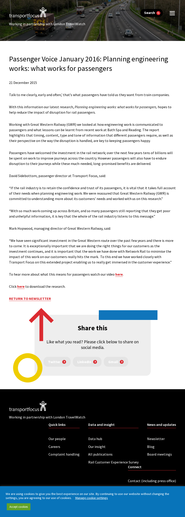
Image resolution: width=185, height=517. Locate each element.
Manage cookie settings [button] (91, 498)
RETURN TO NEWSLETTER (30, 298)
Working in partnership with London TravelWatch (47, 24)
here (119, 274)
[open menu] (172, 13)
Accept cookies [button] (18, 507)
